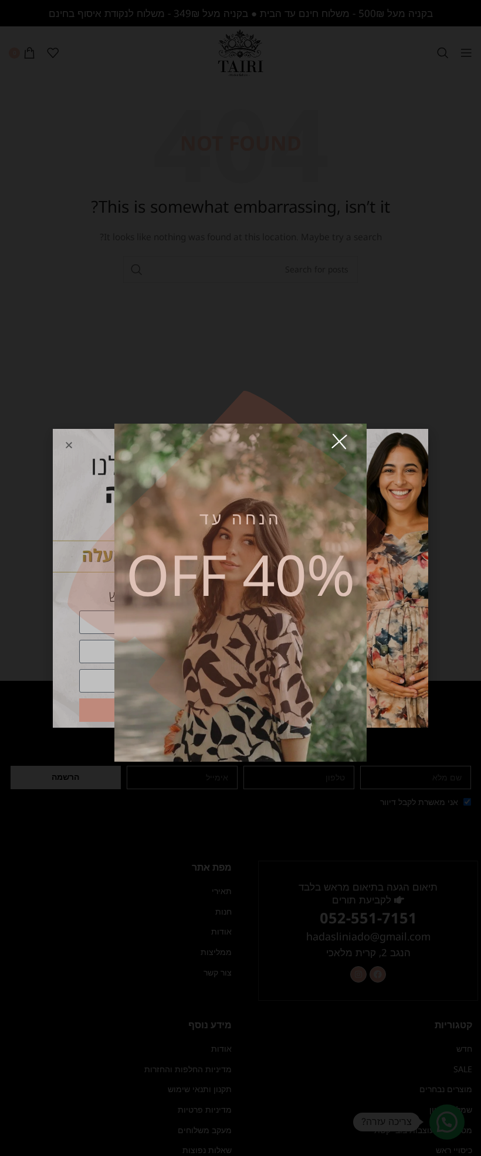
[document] (240, 578)
